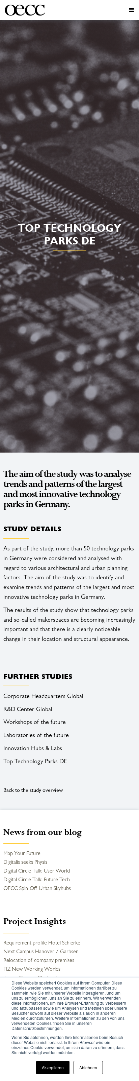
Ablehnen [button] (88, 1067)
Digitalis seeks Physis (25, 862)
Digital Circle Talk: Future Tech (36, 879)
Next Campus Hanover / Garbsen (41, 951)
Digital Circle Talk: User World (36, 870)
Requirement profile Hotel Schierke (41, 942)
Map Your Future (21, 853)
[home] (25, 10)
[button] (93, 10)
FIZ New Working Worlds (31, 969)
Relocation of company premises (38, 960)
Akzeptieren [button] (53, 1067)
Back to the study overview (33, 789)
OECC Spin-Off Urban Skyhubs (37, 888)
